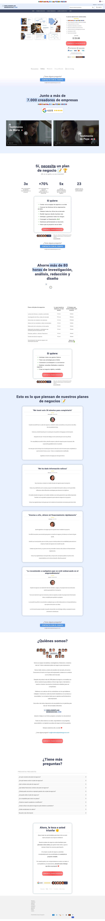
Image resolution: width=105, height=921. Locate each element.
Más (70, 10)
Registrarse (94, 4)
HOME (33, 10)
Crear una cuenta (100, 4)
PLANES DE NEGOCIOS (40, 10)
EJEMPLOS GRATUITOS (62, 10)
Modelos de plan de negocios (39, 914)
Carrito (100, 7)
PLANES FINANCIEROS (51, 10)
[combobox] (81, 7)
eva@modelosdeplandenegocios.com (59, 732)
